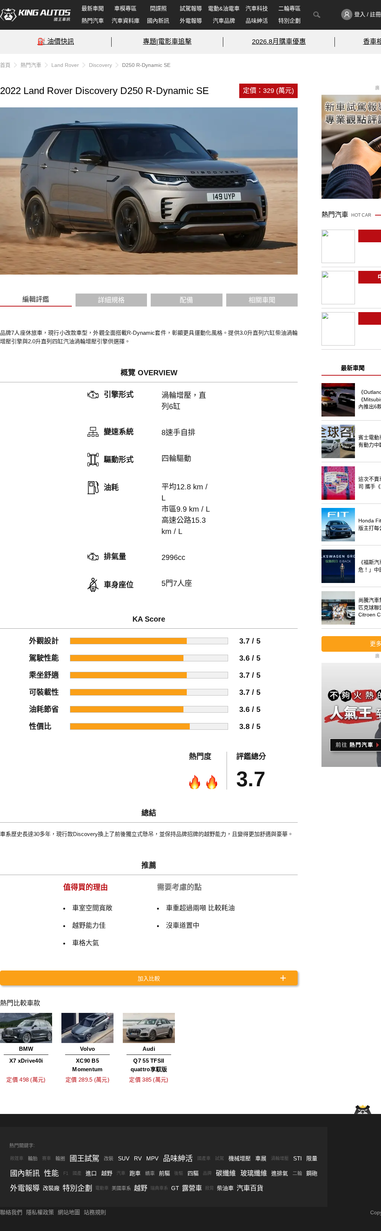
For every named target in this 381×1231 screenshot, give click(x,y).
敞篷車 (16, 1158)
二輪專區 (289, 8)
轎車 (150, 1173)
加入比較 (149, 978)
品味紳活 (257, 20)
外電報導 (191, 20)
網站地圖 (69, 1212)
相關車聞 (262, 300)
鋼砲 (311, 1173)
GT (175, 1188)
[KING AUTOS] (35, 15)
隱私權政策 (40, 1212)
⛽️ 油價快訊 (55, 41)
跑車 (135, 1173)
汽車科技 (257, 8)
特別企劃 (289, 20)
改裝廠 (51, 1188)
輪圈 (60, 1158)
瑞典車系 (159, 1188)
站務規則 (95, 1212)
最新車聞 (92, 8)
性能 (51, 1173)
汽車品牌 (224, 20)
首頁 (5, 65)
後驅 (178, 1173)
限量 (311, 1158)
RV (138, 1158)
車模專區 (125, 8)
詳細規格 (111, 300)
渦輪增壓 (280, 1158)
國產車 (204, 1158)
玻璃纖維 (253, 1173)
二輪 (297, 1173)
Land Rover (65, 65)
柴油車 (225, 1188)
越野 (106, 1173)
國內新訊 (158, 20)
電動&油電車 (224, 8)
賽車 (46, 1158)
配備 (186, 300)
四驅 (193, 1173)
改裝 (108, 1158)
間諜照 (158, 8)
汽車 (120, 1173)
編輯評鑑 (35, 299)
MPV (152, 1158)
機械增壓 (239, 1158)
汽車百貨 (250, 1188)
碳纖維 (226, 1173)
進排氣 (279, 1173)
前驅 (164, 1173)
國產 (77, 1173)
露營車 (192, 1188)
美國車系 (121, 1188)
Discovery (100, 65)
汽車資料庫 (126, 20)
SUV (123, 1158)
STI (297, 1158)
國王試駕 (84, 1158)
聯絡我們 (11, 1212)
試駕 (219, 1158)
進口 (91, 1173)
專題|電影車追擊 (167, 41)
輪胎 (33, 1158)
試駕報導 (191, 8)
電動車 (102, 1188)
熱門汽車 (92, 20)
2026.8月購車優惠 (279, 41)
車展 (260, 1158)
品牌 (207, 1173)
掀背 (209, 1188)
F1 (65, 1173)
